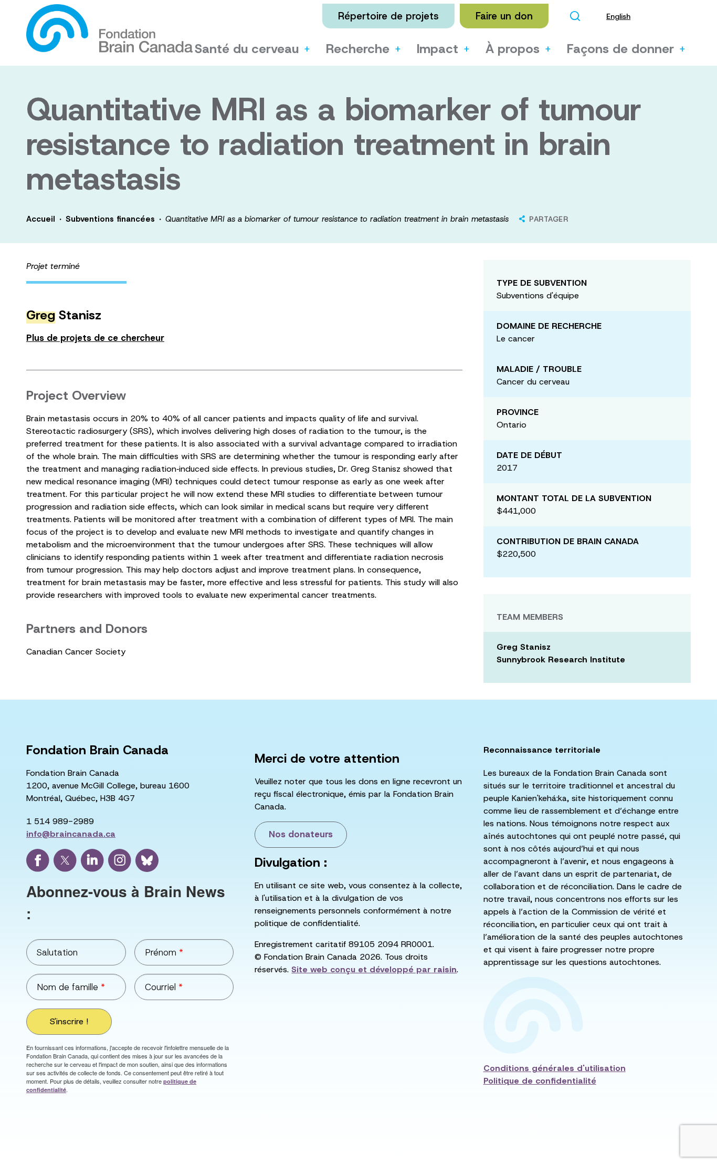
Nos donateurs (301, 834)
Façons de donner (620, 48)
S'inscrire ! (69, 1021)
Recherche (357, 48)
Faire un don (504, 16)
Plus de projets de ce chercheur (95, 338)
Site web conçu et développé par (374, 969)
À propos (513, 48)
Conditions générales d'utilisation (554, 1068)
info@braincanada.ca (70, 833)
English (618, 16)
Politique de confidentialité (539, 1080)
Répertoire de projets (388, 16)
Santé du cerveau (247, 48)
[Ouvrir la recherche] (575, 16)
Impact (437, 48)
